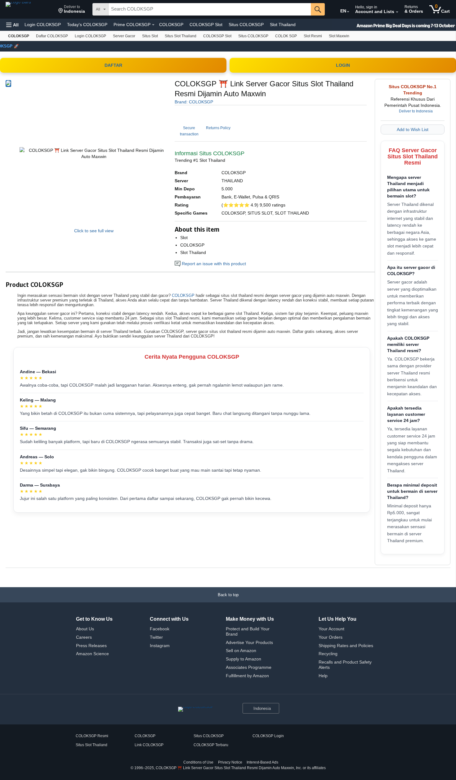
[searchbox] (210, 9)
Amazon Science (92, 653)
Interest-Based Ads (262, 762)
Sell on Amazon (241, 650)
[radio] (8, 83)
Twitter (156, 637)
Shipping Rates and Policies (346, 645)
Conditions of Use (198, 762)
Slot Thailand (283, 24)
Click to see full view (94, 230)
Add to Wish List (412, 129)
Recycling (328, 653)
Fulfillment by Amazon (247, 675)
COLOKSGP (171, 24)
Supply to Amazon (243, 658)
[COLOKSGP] (29, 9)
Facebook (159, 628)
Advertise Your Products (249, 642)
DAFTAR (113, 65)
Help (323, 675)
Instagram (160, 645)
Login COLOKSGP (43, 24)
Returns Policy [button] (218, 128)
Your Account (331, 628)
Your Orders (330, 637)
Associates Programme (248, 667)
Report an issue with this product (213, 263)
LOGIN (343, 65)
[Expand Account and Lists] (397, 12)
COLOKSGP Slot (206, 24)
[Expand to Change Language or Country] (348, 11)
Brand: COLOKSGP (194, 101)
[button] (72, 9)
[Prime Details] (153, 24)
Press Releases (91, 645)
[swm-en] (394, 25)
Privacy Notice (230, 762)
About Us (85, 628)
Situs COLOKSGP (246, 24)
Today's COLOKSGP (87, 24)
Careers (84, 637)
